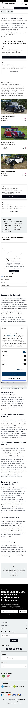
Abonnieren (23, 611)
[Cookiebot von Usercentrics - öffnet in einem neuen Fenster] (20, 328)
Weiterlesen (4, 36)
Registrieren (13, 273)
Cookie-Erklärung (14, 701)
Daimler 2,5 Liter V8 (7, 221)
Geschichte (13, 20)
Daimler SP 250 (18, 221)
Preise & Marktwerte (5, 20)
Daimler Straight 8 (18, 223)
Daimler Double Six (6, 225)
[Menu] (22, 4)
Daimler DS (5, 227)
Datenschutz (22, 699)
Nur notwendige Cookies (14, 378)
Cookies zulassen (14, 374)
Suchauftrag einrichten (21, 8)
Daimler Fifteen (6, 229)
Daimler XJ (17, 229)
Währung (3, 663)
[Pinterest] (14, 649)
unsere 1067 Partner (11, 335)
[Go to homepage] (8, 3)
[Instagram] (17, 649)
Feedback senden (14, 575)
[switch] (24, 356)
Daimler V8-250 (18, 227)
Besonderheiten (20, 20)
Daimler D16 (5, 223)
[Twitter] (10, 649)
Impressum (5, 699)
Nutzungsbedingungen (14, 699)
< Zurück (3, 15)
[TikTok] (21, 649)
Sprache (3, 654)
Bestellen (13, 640)
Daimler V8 (17, 225)
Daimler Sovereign (6, 231)
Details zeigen (20, 369)
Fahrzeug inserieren (14, 71)
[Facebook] (7, 649)
